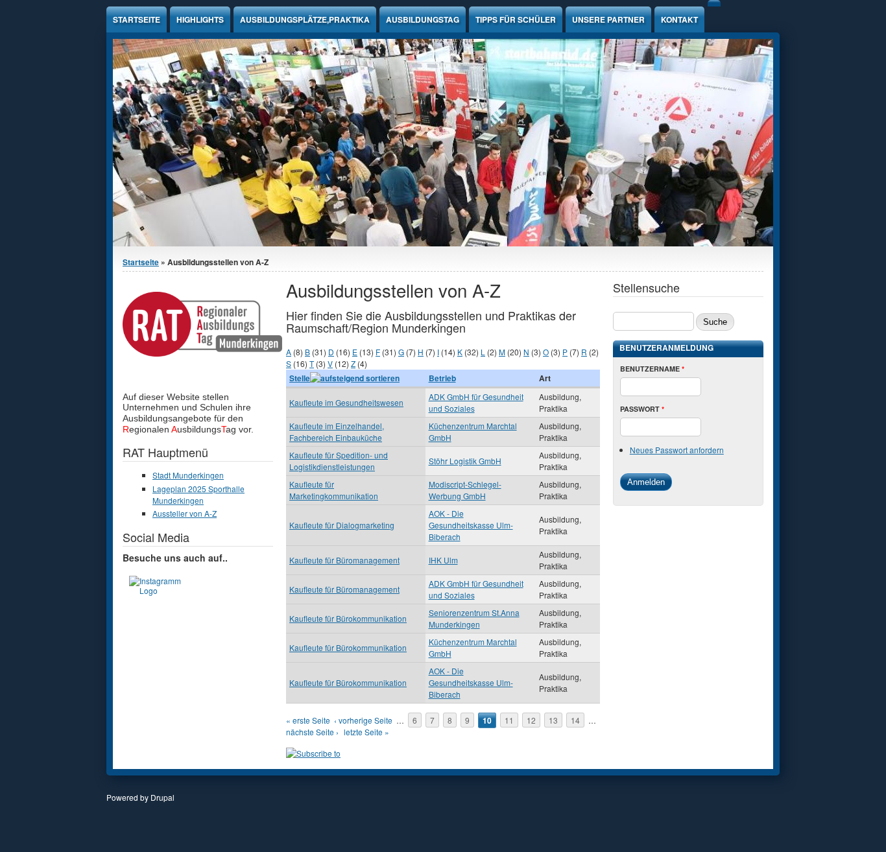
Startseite (136, 19)
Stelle (299, 378)
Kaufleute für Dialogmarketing (341, 524)
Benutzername (652, 368)
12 (531, 720)
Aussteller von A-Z (184, 513)
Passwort (642, 409)
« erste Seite (308, 720)
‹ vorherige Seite (363, 720)
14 (575, 720)
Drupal (162, 797)
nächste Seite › (312, 731)
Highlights (200, 19)
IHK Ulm (443, 559)
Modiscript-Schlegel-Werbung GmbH (465, 490)
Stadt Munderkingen (188, 474)
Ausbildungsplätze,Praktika (305, 19)
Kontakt (679, 19)
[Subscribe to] (313, 753)
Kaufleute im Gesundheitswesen (346, 402)
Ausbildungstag (422, 19)
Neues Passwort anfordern (677, 449)
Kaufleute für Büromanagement (344, 559)
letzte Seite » (366, 731)
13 (553, 720)
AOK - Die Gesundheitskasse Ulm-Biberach (471, 525)
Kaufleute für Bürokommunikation (348, 618)
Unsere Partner (608, 19)
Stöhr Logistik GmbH (465, 460)
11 (509, 720)
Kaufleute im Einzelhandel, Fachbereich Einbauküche (336, 431)
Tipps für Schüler (515, 19)
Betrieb (442, 378)
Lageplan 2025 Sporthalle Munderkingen (198, 494)
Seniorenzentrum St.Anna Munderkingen (474, 618)
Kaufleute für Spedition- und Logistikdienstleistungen (338, 460)
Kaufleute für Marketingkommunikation (333, 490)
